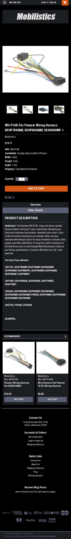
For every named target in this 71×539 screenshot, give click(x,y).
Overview (35, 204)
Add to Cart (18, 399)
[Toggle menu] (4, 4)
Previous (4, 69)
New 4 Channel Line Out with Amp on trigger (35, 492)
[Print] (13, 197)
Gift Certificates (35, 437)
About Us (35, 464)
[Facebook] (6, 197)
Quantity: (9, 179)
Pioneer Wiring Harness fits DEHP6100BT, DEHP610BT (16, 385)
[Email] (9, 197)
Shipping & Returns (35, 444)
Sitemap (28, 533)
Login (43, 2)
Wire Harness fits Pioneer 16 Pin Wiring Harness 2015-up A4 (51, 385)
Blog (36, 472)
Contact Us (35, 460)
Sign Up (53, 2)
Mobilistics (9, 376)
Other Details (35, 210)
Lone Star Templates (46, 536)
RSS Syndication (35, 476)
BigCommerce (20, 536)
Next (66, 69)
